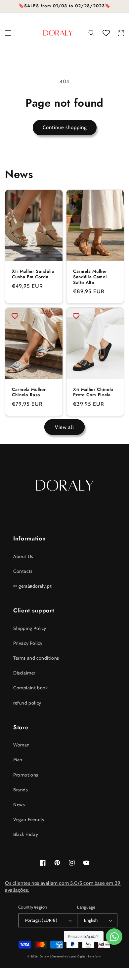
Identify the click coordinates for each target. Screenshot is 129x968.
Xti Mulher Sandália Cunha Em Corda (33, 274)
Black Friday (25, 834)
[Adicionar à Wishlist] (15, 197)
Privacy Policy (27, 643)
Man (17, 760)
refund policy (27, 703)
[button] (8, 33)
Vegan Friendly (28, 819)
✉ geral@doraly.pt (32, 586)
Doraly (44, 956)
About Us (23, 556)
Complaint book (30, 688)
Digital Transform (89, 956)
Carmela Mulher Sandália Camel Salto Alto (90, 277)
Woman (21, 745)
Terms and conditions (36, 658)
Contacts (23, 571)
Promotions (25, 775)
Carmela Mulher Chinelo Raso (29, 392)
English (91, 920)
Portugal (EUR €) (41, 920)
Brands (20, 790)
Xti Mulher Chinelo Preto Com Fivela (93, 392)
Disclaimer (24, 673)
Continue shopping (65, 127)
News (19, 805)
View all (64, 427)
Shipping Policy (29, 628)
